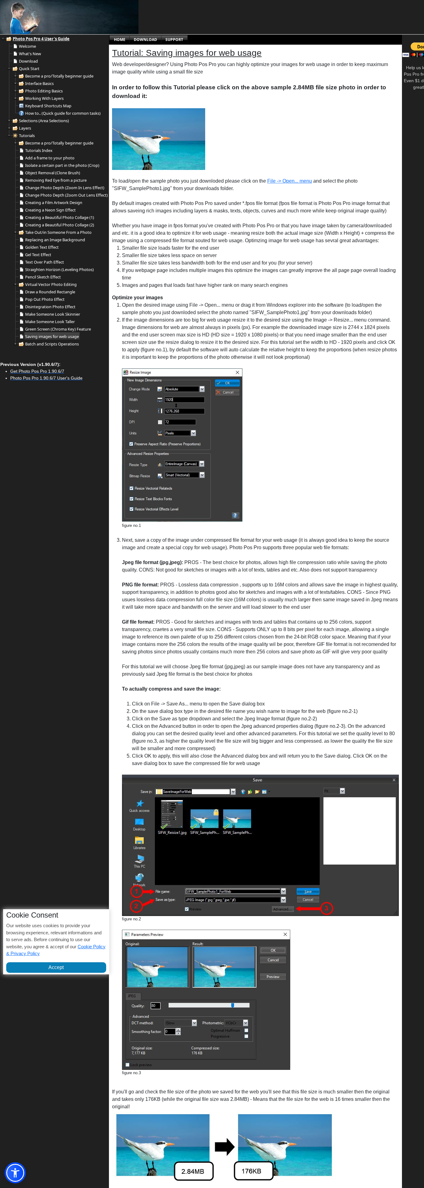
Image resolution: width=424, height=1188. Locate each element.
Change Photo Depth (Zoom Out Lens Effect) (66, 195)
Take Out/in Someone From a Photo (58, 232)
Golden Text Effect (42, 247)
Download (28, 61)
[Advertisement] (197, 17)
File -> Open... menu (289, 181)
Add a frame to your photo (49, 158)
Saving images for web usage (52, 336)
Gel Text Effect (38, 254)
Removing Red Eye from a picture (56, 180)
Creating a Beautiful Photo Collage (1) (59, 217)
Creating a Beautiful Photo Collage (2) (59, 225)
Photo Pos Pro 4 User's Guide (41, 39)
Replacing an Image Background (55, 239)
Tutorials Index (38, 150)
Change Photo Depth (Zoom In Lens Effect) (64, 187)
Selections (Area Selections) (44, 120)
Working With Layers (44, 98)
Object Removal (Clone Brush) (52, 173)
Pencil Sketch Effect (43, 277)
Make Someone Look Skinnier (52, 314)
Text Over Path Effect (44, 262)
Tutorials (27, 135)
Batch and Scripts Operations (52, 344)
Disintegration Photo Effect (50, 306)
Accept (56, 967)
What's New (30, 53)
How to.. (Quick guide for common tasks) (63, 113)
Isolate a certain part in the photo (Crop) (62, 165)
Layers (25, 128)
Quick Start (29, 68)
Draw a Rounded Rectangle (50, 292)
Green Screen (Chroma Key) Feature (58, 329)
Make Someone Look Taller (50, 321)
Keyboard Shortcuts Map (48, 106)
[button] (15, 1173)
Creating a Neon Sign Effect (50, 210)
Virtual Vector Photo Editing (51, 284)
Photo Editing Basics (44, 91)
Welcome (27, 46)
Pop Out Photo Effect (45, 299)
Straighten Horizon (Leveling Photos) (59, 269)
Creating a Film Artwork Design (53, 202)
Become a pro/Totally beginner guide (59, 76)
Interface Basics (39, 83)
